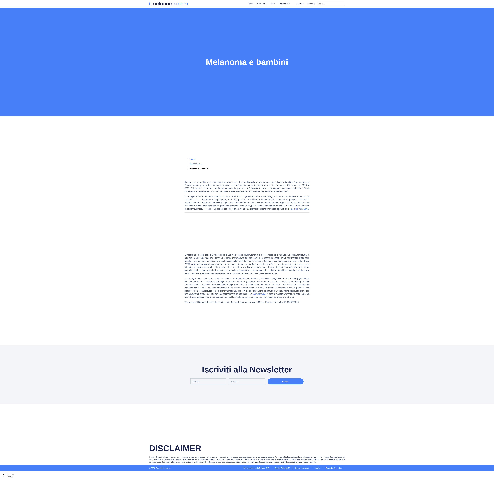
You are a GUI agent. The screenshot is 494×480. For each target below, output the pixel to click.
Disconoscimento (302, 468)
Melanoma (262, 4)
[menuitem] (9, 474)
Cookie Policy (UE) (282, 468)
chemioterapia (259, 294)
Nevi (272, 4)
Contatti (311, 4)
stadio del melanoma (299, 209)
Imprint (317, 468)
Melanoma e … (286, 4)
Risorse (300, 4)
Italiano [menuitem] (10, 474)
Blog (251, 4)
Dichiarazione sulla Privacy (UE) (256, 468)
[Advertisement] (247, 232)
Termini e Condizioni (334, 468)
